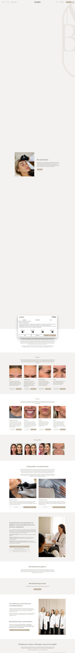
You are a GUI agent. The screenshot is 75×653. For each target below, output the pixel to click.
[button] (9, 448)
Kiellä (25, 335)
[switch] (32, 332)
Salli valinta (37, 335)
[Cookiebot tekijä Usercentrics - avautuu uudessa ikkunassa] (52, 317)
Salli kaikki (50, 335)
